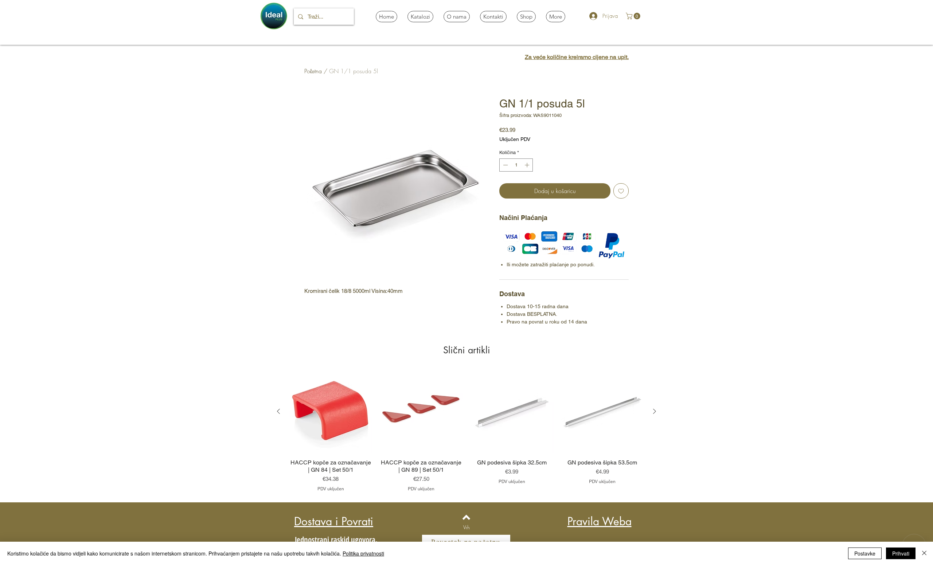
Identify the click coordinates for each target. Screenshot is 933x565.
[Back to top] (466, 517)
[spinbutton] (516, 165)
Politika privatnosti (363, 553)
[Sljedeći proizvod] (654, 411)
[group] (466, 431)
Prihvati (900, 553)
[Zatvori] (924, 553)
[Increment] (527, 165)
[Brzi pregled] (330, 412)
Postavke (864, 553)
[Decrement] (504, 165)
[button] (634, 16)
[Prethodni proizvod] (278, 411)
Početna (313, 71)
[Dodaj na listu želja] (621, 191)
